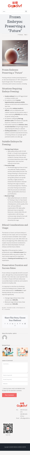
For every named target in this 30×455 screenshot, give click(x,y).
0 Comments (7, 309)
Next (25, 34)
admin (4, 307)
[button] (3, 352)
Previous (20, 34)
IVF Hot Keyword (19, 307)
